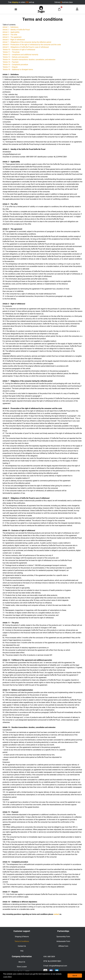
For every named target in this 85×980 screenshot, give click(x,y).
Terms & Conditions (22, 941)
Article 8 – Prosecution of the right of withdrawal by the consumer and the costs (32, 45)
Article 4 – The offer (10, 35)
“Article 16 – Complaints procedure (15, 65)
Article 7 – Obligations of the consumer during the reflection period (27, 42)
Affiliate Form (63, 946)
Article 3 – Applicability (11, 32)
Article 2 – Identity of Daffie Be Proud (16, 30)
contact (56, 914)
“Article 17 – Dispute (10, 67)
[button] (16, 9)
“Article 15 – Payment (10, 62)
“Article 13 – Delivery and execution (15, 57)
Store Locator (22, 967)
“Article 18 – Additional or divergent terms (18, 69)
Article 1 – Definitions (10, 27)
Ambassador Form (63, 941)
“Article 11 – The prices (11, 52)
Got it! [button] (75, 975)
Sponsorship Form (63, 937)
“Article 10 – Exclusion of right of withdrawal (19, 50)
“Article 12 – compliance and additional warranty (20, 55)
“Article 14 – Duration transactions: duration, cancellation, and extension (29, 60)
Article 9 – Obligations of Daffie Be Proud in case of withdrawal (26, 47)
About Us (21, 962)
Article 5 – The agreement (12, 37)
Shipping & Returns (22, 937)
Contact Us (22, 946)
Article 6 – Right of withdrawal (14, 40)
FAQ (21, 951)
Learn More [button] (7, 977)
